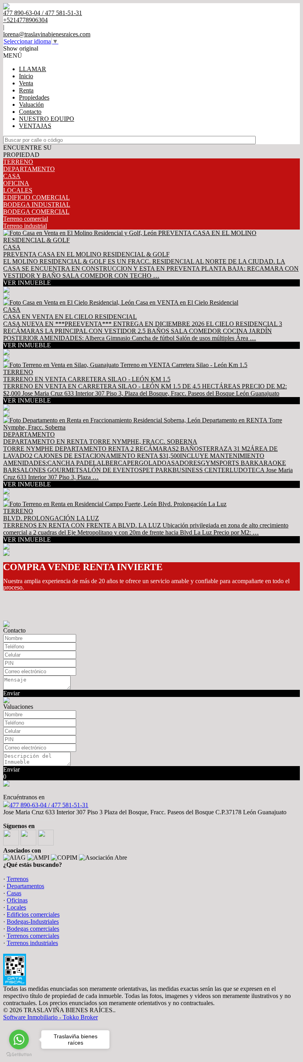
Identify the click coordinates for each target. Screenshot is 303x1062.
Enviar (11, 693)
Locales (16, 907)
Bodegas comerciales (33, 928)
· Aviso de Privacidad (29, 819)
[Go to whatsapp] (19, 1039)
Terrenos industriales (32, 943)
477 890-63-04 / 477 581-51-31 (48, 805)
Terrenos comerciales (33, 935)
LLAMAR (32, 69)
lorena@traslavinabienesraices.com (46, 34)
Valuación (31, 104)
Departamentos (25, 886)
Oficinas (17, 900)
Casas (14, 893)
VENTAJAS (35, 125)
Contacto (30, 111)
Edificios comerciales (33, 914)
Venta (26, 83)
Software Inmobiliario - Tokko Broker (50, 1017)
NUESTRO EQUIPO (46, 118)
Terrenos (17, 879)
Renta (26, 90)
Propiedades (34, 97)
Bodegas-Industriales (33, 921)
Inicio (26, 76)
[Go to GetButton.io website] (19, 1054)
